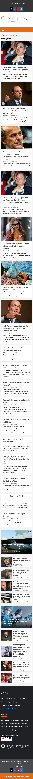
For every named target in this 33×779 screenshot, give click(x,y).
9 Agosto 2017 (16, 250)
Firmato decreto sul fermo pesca (15, 287)
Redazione (8, 1)
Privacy (23, 3)
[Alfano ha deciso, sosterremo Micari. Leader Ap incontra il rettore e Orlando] (16, 94)
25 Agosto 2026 (18, 565)
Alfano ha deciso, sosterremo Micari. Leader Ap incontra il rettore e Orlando (14, 110)
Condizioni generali (14, 3)
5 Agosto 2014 (14, 387)
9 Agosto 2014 (14, 367)
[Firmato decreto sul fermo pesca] (16, 273)
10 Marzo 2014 (14, 463)
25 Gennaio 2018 (14, 72)
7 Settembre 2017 (14, 115)
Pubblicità (25, 1)
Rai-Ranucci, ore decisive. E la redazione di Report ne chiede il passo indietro (21, 560)
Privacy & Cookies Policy (17, 5)
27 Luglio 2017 (14, 289)
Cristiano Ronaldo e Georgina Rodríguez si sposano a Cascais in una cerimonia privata (21, 677)
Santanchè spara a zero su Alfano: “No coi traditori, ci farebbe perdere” (16, 246)
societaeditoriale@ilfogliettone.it (11, 730)
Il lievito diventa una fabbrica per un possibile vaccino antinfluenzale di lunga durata (16, 621)
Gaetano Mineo (7, 207)
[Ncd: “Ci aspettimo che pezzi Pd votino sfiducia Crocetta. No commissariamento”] (16, 311)
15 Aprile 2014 (14, 404)
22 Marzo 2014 (14, 443)
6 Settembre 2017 (14, 161)
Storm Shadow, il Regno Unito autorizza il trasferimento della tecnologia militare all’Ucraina (13, 547)
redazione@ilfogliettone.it (9, 708)
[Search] (30, 29)
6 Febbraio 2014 (14, 518)
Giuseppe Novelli (18, 564)
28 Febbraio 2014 (14, 483)
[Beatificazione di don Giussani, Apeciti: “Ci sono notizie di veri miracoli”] (6, 635)
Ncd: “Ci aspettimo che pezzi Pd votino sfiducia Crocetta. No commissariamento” (15, 328)
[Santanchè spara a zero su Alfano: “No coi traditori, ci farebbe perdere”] (16, 229)
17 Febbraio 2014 (14, 500)
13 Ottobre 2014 (14, 333)
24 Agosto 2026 (16, 551)
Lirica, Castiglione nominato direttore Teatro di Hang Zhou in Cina (16, 459)
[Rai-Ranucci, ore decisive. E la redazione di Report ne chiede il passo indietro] (6, 562)
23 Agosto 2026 (25, 577)
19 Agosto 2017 (16, 207)
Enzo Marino (17, 577)
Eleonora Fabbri (7, 551)
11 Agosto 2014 (14, 352)
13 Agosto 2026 (24, 681)
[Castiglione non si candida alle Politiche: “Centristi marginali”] (16, 53)
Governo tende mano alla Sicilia (15, 365)
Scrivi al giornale (16, 1)
